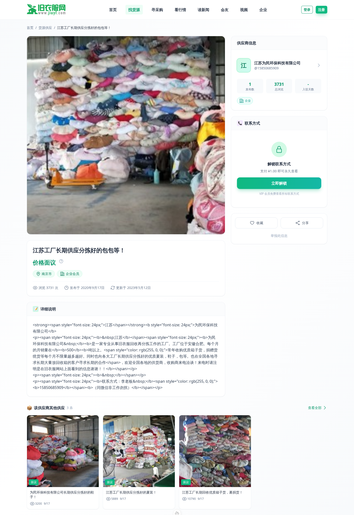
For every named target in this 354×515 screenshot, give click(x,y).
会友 (225, 9)
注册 (321, 9)
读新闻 (203, 9)
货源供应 (45, 27)
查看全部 (314, 407)
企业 (263, 9)
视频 (244, 9)
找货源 (134, 9)
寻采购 (157, 9)
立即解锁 (279, 183)
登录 (307, 9)
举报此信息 (279, 235)
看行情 (180, 9)
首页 (113, 9)
